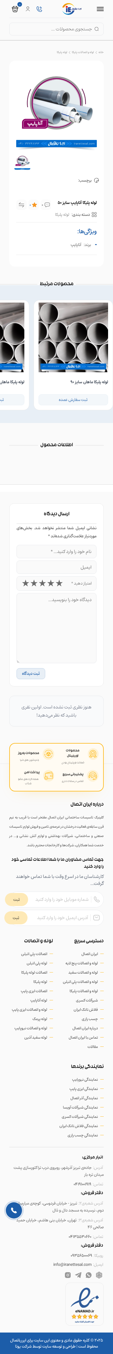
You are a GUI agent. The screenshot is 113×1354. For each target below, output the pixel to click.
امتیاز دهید (81, 583)
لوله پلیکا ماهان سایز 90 (89, 382)
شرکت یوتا (23, 1346)
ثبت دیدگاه (31, 673)
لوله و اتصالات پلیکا (83, 52)
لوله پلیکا (62, 52)
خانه (101, 52)
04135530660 (80, 1237)
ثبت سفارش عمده (73, 400)
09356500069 (81, 1255)
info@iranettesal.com (72, 1264)
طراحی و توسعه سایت (58, 1346)
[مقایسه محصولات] (21, 205)
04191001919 (82, 1184)
